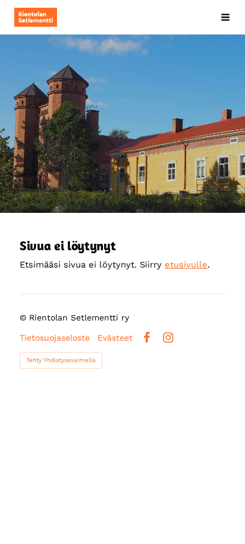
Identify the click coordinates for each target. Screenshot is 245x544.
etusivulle (186, 264)
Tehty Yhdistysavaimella (61, 360)
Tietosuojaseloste (55, 338)
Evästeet (115, 338)
